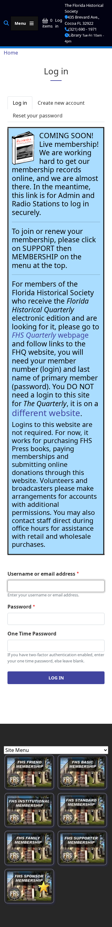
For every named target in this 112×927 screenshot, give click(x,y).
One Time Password (31, 633)
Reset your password (38, 115)
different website (46, 413)
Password (19, 606)
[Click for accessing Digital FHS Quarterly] (23, 148)
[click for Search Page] (6, 23)
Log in (58, 23)
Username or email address (41, 573)
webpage (50, 335)
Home (11, 52)
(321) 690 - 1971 (82, 29)
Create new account (61, 102)
